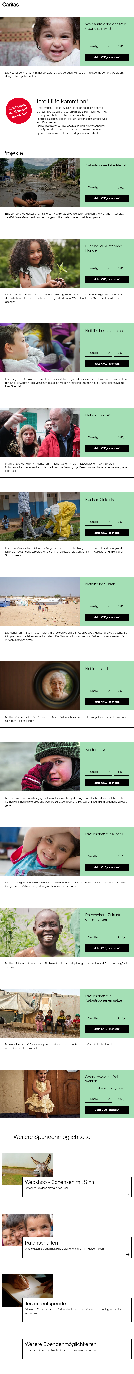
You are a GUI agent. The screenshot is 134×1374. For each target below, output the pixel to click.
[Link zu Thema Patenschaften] (27, 1230)
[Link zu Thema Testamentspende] (27, 1290)
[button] (11, 3)
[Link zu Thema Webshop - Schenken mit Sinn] (27, 1169)
